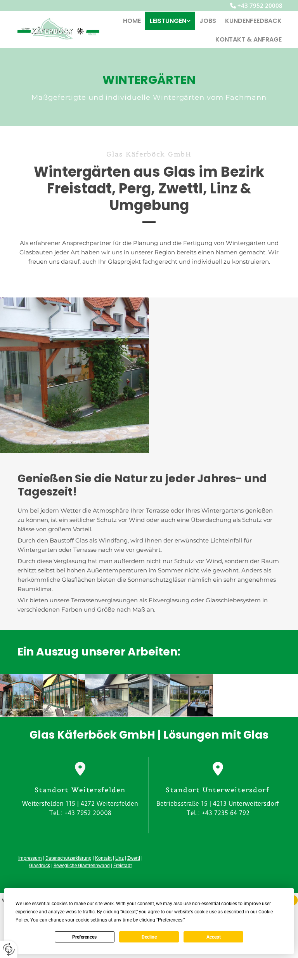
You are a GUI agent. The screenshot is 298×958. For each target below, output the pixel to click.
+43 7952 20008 (259, 5)
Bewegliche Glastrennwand (82, 865)
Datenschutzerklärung (68, 858)
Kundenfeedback (253, 20)
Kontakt (103, 858)
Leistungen (168, 20)
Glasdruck (39, 865)
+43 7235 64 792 (225, 813)
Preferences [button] (170, 920)
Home (132, 20)
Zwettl (133, 858)
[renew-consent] (8, 949)
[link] (170, 21)
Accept (213, 937)
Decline (149, 937)
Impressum (30, 858)
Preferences (84, 937)
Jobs (207, 20)
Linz (119, 858)
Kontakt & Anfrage (248, 39)
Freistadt (122, 865)
